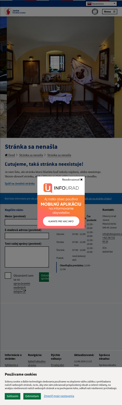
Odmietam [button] (32, 396)
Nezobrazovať (71, 179)
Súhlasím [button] (12, 396)
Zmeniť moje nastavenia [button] (59, 396)
